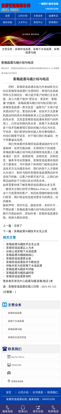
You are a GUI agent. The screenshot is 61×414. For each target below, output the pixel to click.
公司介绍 (22, 15)
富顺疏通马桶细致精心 (20, 254)
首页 (7, 15)
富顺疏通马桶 (15, 329)
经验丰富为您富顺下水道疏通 (24, 265)
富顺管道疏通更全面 (18, 258)
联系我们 (53, 22)
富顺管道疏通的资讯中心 (40, 68)
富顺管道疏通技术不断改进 (22, 262)
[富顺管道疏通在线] (18, 6)
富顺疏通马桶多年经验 (20, 269)
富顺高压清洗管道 (17, 337)
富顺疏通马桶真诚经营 (20, 272)
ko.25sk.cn (42, 189)
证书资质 (38, 392)
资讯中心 (38, 22)
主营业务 (38, 15)
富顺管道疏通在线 (19, 68)
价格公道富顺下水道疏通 (21, 251)
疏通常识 (53, 15)
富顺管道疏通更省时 (18, 276)
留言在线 (7, 22)
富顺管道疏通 (15, 313)
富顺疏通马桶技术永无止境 (30, 231)
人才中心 (22, 22)
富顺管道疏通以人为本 (20, 247)
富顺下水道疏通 (16, 321)
